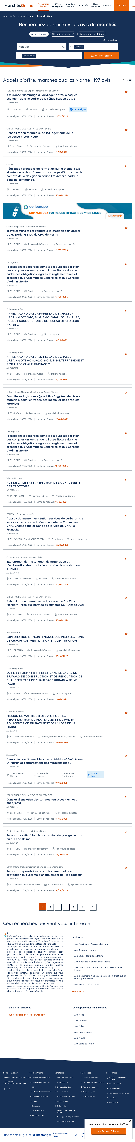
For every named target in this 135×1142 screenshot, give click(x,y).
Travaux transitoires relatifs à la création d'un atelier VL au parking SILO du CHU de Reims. (43, 232)
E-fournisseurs (62, 1092)
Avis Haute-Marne (83, 1032)
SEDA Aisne (11, 755)
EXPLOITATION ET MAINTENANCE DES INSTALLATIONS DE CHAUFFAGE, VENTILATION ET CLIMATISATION (45, 638)
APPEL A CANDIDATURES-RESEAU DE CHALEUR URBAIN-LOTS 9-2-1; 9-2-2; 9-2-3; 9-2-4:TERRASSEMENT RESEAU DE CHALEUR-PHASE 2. (45, 360)
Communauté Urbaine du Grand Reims (25, 557)
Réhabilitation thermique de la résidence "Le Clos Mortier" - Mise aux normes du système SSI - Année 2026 (45, 603)
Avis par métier (89, 1096)
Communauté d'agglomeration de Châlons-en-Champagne (34, 867)
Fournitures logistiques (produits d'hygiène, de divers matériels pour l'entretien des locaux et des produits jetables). (43, 399)
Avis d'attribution (38, 1111)
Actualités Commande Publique (117, 1078)
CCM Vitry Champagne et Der (20, 514)
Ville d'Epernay (13, 632)
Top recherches (38, 1115)
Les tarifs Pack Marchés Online (66, 1111)
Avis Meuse (79, 1038)
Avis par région (89, 1092)
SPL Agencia (12, 262)
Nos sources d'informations (93, 1082)
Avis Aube (79, 1026)
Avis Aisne (79, 1014)
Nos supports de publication (68, 1117)
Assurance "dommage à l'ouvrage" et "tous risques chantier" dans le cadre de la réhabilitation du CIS (41, 96)
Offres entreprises (57, 5)
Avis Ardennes (81, 1020)
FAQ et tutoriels (115, 1084)
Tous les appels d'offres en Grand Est (26, 1014)
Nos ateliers (113, 1098)
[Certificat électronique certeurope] (67, 211)
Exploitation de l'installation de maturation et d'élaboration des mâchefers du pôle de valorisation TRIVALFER (43, 565)
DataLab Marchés (64, 1087)
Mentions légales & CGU (41, 1082)
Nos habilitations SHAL (66, 1121)
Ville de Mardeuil (14, 478)
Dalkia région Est (14, 309)
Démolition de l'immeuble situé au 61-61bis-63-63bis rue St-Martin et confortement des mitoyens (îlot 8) (44, 761)
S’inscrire (121, 5)
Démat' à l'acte (63, 1101)
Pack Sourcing (62, 1082)
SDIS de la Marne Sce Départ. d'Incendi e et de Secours (33, 90)
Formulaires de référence (119, 1093)
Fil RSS (34, 1101)
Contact (107, 5)
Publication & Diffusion (66, 1096)
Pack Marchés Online (65, 1078)
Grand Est (24, 16)
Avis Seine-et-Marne (84, 1043)
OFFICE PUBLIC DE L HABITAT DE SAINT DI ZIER (29, 128)
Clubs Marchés (114, 1088)
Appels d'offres (9, 16)
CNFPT (9, 164)
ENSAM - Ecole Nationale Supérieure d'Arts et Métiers (32, 392)
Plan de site (113, 1102)
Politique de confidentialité (42, 1092)
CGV (33, 1087)
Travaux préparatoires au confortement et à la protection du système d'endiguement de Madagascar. (44, 873)
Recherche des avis (90, 1087)
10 (82, 906)
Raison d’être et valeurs (41, 1078)
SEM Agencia (12, 431)
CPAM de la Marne (15, 711)
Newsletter (36, 1106)
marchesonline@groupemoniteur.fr (17, 1077)
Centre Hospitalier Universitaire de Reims (26, 226)
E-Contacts (61, 1106)
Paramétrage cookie (40, 1096)
